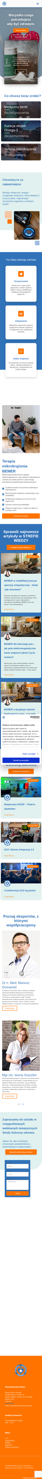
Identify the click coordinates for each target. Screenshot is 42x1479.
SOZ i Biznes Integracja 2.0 (19, 849)
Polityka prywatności (12, 1447)
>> (23, 1104)
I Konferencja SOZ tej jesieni (20, 890)
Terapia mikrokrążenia (20, 149)
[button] (38, 3)
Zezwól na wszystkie (21, 760)
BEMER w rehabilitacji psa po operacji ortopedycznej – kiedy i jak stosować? (21, 585)
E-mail (8, 1171)
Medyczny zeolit (15, 107)
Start (6, 1438)
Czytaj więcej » (9, 609)
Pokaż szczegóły (29, 754)
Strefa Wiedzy (10, 1440)
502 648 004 (9, 1403)
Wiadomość (10, 1179)
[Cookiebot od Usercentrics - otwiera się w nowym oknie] (30, 717)
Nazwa (8, 1163)
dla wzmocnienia (16, 136)
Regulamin (8, 1445)
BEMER (7, 1443)
